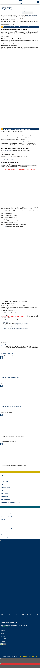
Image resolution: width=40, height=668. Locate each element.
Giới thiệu (2, 633)
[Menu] (1, 2)
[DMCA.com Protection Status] (3, 643)
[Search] (38, 2)
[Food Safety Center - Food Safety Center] (20, 2)
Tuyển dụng (2, 641)
